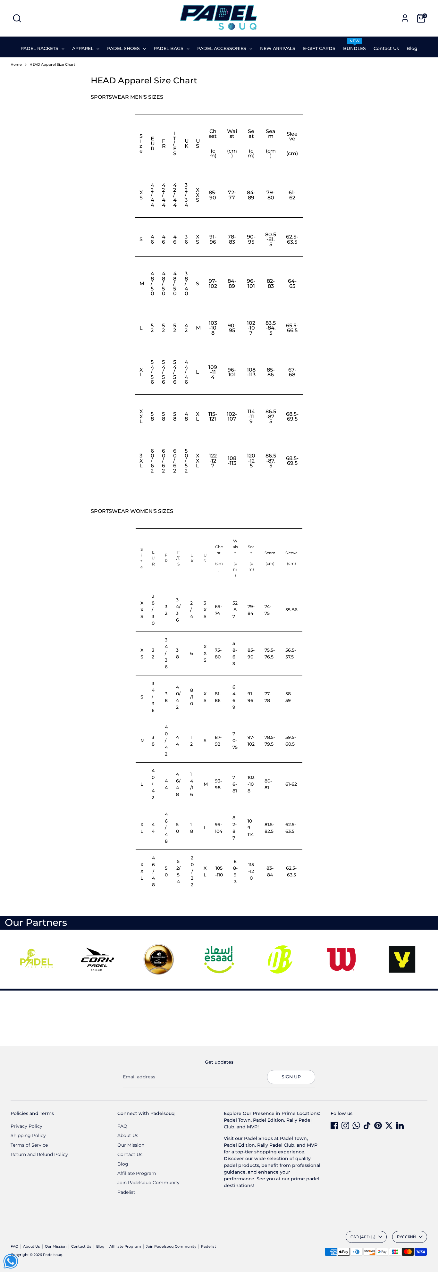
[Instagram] (345, 1125)
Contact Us (129, 1154)
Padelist (126, 1192)
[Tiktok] (367, 1125)
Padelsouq (53, 1255)
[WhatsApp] (356, 1125)
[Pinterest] (378, 1125)
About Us (127, 1135)
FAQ (122, 1126)
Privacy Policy (26, 1126)
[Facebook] (334, 1125)
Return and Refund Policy (39, 1154)
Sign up (291, 1077)
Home (16, 65)
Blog (122, 1164)
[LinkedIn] (400, 1125)
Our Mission (130, 1145)
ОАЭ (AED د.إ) (362, 1236)
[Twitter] (389, 1125)
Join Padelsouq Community (148, 1182)
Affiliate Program (136, 1173)
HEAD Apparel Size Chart (52, 65)
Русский (406, 1236)
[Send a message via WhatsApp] (10, 1261)
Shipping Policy (28, 1135)
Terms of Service (29, 1145)
